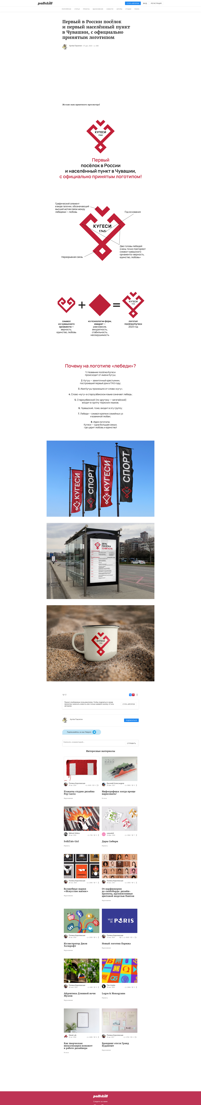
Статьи (77, 9)
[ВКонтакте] (130, 695)
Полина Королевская (77, 783)
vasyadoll (110, 833)
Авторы (119, 9)
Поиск (136, 9)
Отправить (131, 743)
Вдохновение (98, 9)
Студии (128, 9)
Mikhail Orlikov (74, 833)
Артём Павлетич (75, 46)
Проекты (86, 9)
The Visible (111, 985)
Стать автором (133, 3)
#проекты (67, 846)
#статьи (104, 798)
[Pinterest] (133, 695)
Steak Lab (72, 1035)
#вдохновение (68, 798)
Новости (109, 9)
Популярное (66, 9)
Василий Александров (115, 783)
